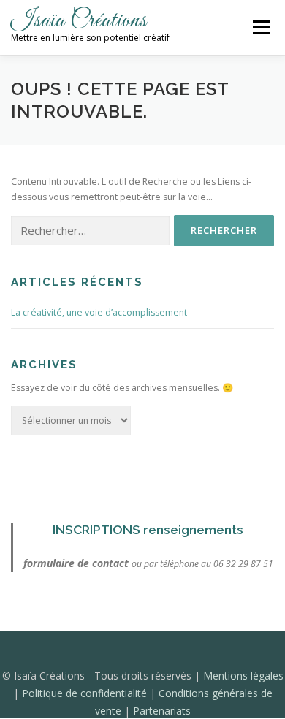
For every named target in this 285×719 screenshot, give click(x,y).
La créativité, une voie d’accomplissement (99, 312)
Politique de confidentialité (86, 693)
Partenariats (162, 711)
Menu (260, 27)
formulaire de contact (77, 563)
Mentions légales (243, 675)
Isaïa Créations (79, 21)
